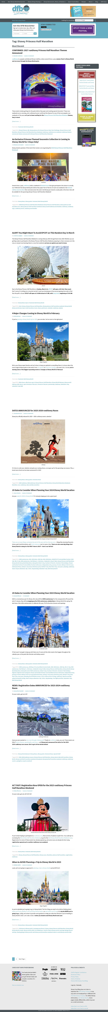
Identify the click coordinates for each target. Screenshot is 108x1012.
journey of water (56, 565)
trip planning (35, 568)
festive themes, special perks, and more (27, 742)
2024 (44, 559)
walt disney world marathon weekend (43, 932)
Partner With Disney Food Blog (79, 981)
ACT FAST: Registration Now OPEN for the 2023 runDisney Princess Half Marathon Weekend (42, 786)
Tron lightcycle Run (58, 678)
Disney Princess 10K (24, 130)
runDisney (45, 132)
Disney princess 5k (35, 130)
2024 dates (48, 559)
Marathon (14, 485)
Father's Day (41, 563)
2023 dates (34, 559)
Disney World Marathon (26, 563)
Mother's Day (45, 566)
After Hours (22, 382)
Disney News (21, 201)
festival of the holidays (62, 563)
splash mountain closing (18, 678)
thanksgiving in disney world (24, 932)
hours (35, 308)
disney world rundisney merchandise (52, 206)
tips (27, 568)
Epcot (27, 302)
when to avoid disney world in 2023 (62, 932)
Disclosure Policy (75, 974)
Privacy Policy (74, 977)
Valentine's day (65, 384)
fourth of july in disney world (51, 930)
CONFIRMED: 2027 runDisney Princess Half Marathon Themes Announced (39, 51)
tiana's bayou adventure (18, 568)
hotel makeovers (35, 544)
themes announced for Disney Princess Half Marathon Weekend (35, 134)
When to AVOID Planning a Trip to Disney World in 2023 (36, 862)
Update (61, 308)
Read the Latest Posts (18, 20)
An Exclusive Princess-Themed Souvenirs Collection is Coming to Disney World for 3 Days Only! (41, 140)
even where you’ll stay (51, 911)
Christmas (41, 561)
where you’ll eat (16, 911)
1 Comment (26, 596)
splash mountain (66, 676)
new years (60, 566)
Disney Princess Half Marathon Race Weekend (30, 132)
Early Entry (56, 293)
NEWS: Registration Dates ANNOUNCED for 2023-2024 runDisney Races (41, 686)
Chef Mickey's (34, 561)
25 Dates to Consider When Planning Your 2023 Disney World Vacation (43, 593)
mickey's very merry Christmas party (31, 566)
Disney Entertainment (24, 754)
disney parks (28, 201)
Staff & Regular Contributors (78, 972)
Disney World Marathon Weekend (61, 483)
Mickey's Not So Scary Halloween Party (32, 674)
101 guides (40, 367)
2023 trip (40, 559)
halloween (39, 565)
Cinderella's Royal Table (50, 561)
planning (65, 566)
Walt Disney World (28, 127)
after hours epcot (30, 382)
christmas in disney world (25, 928)
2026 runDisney (31, 483)
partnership (51, 384)
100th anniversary (23, 559)
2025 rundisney (23, 483)
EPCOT (51, 289)
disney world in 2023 (29, 930)
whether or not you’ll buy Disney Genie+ (32, 911)
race (19, 485)
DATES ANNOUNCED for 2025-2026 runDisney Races (35, 410)
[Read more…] (16, 121)
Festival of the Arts (43, 384)
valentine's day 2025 (17, 386)
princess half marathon (59, 855)
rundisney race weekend (54, 132)
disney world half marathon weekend (26, 759)
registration (69, 855)
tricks (29, 568)
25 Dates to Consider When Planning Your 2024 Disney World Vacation (43, 490)
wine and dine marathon (33, 485)
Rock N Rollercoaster (35, 676)
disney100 (35, 563)
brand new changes (50, 367)
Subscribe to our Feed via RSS (79, 1006)
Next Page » (22, 959)
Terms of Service (75, 979)
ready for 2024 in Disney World (25, 496)
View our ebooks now (18, 985)
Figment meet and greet (23, 672)
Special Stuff (57, 754)
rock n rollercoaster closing (48, 676)
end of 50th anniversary (33, 671)
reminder (50, 308)
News (39, 308)
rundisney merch (19, 208)
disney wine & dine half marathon (60, 757)
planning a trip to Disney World (41, 868)
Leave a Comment (29, 56)
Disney (24, 306)
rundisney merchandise (31, 208)
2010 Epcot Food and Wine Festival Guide (39, 667)
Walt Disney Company (84, 991)
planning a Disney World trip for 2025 (27, 319)
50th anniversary (25, 561)
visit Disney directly (83, 998)
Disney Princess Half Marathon (51, 204)
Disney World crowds (17, 930)
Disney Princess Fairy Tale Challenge (49, 130)
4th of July (17, 561)
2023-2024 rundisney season (26, 757)
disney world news (17, 308)
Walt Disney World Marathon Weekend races (60, 838)
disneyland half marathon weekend (52, 759)
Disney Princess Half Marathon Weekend (56, 115)
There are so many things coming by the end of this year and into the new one (33, 542)
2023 (30, 559)
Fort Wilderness (39, 930)
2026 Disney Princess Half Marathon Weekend (31, 204)
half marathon (30, 308)
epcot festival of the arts (30, 384)
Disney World (68, 306)
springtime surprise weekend (24, 761)
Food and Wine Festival (29, 565)
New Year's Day (53, 566)
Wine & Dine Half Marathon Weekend (30, 838)
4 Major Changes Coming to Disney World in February (36, 313)
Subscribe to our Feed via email (79, 1008)
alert (20, 306)
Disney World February (58, 382)
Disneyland (39, 759)
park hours (44, 308)
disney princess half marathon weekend (31, 206)
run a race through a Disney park (35, 740)
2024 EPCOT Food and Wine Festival (61, 559)
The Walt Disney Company (78, 996)
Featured (20, 127)
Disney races (43, 855)
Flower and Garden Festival (38, 672)
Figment (14, 672)
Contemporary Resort (39, 928)
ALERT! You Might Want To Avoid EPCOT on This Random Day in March (43, 232)
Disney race (38, 836)
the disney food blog (18, 5)
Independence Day (47, 565)
